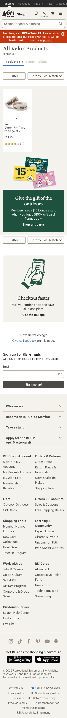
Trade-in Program (14, 552)
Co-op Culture (13, 574)
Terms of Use (15, 687)
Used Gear (10, 547)
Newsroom (42, 585)
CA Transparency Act (46, 702)
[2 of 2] (18, 118)
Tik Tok (20, 641)
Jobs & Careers (13, 569)
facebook (29, 641)
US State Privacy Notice (45, 693)
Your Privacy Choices (47, 687)
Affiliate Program (14, 586)
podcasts (56, 641)
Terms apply (33, 218)
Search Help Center (16, 612)
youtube (47, 641)
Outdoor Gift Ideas (16, 504)
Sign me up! (33, 384)
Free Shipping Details (49, 510)
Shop (21, 14)
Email (6, 366)
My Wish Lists (12, 477)
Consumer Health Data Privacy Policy (33, 698)
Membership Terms (33, 707)
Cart (52, 13)
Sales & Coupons (46, 504)
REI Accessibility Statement (33, 712)
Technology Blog (46, 590)
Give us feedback (24, 340)
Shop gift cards (33, 224)
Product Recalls (17, 702)
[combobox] (33, 23)
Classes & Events (46, 536)
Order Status (43, 461)
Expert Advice (36, 61)
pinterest (38, 641)
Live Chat (9, 623)
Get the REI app (33, 314)
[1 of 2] (16, 118)
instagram (11, 641)
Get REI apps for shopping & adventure (33, 652)
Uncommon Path (46, 542)
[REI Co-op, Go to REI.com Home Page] (8, 13)
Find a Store (11, 618)
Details (55, 358)
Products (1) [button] (13, 61)
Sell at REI (9, 580)
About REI (42, 569)
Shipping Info (44, 488)
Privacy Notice (16, 693)
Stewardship (43, 596)
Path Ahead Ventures (49, 548)
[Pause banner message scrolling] (63, 34)
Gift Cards (10, 510)
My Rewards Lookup (17, 472)
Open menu (60, 13)
